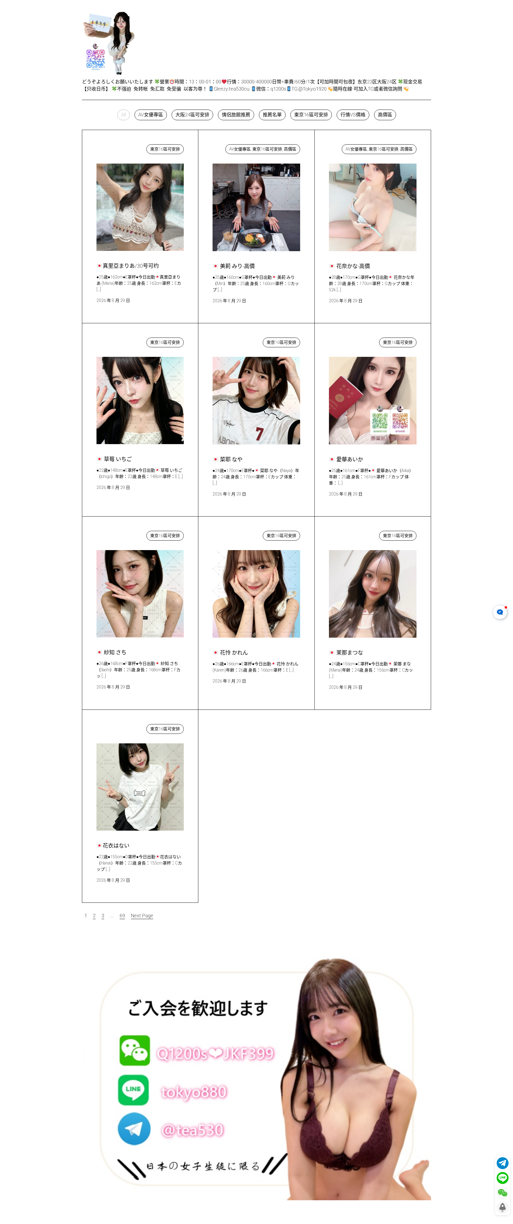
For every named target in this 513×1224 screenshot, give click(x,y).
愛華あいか (346, 341)
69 (122, 916)
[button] (123, 115)
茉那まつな (346, 534)
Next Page (142, 916)
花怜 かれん (231, 534)
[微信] (503, 1193)
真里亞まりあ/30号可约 (127, 148)
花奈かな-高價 (349, 148)
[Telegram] (503, 1163)
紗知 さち (113, 534)
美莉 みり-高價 (234, 148)
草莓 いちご (115, 341)
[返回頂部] (503, 1208)
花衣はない (114, 727)
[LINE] (503, 1178)
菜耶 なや (228, 341)
